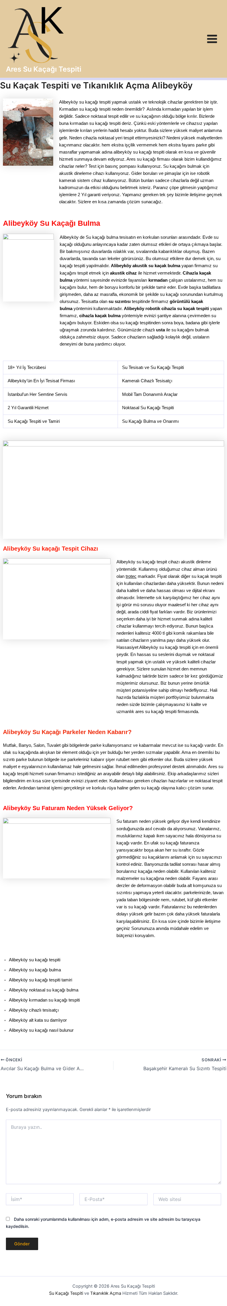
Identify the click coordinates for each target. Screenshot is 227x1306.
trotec (131, 576)
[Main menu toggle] (212, 39)
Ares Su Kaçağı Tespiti (43, 69)
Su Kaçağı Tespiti (66, 1293)
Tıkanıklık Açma (105, 1293)
